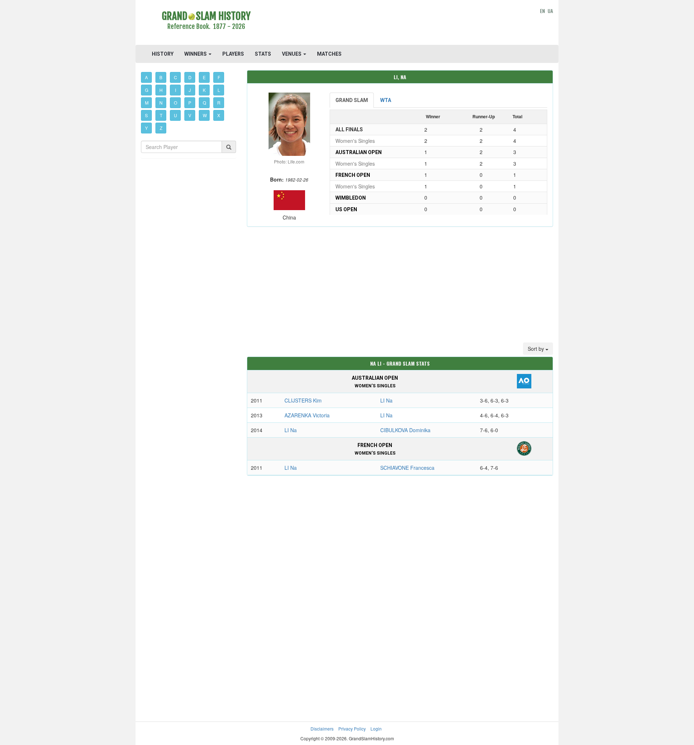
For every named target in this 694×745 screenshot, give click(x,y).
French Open (352, 175)
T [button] (161, 115)
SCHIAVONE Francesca (407, 467)
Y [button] (146, 128)
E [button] (204, 77)
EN (542, 10)
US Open (346, 209)
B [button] (160, 77)
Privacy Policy (352, 728)
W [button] (205, 115)
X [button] (218, 115)
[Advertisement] (400, 23)
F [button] (219, 77)
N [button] (161, 102)
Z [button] (161, 128)
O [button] (175, 102)
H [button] (161, 90)
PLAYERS (233, 54)
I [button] (175, 90)
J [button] (190, 90)
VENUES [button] (292, 54)
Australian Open (358, 152)
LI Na (386, 400)
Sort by (536, 348)
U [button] (175, 115)
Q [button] (204, 102)
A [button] (146, 77)
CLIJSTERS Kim (303, 400)
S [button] (146, 115)
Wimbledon (350, 198)
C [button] (175, 77)
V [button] (189, 115)
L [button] (219, 90)
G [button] (146, 90)
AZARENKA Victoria (307, 415)
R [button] (218, 102)
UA (550, 10)
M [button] (147, 102)
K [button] (204, 90)
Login (376, 728)
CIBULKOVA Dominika (405, 430)
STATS (263, 54)
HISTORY (163, 54)
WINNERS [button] (196, 54)
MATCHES (329, 54)
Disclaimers (322, 728)
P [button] (189, 102)
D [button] (190, 77)
